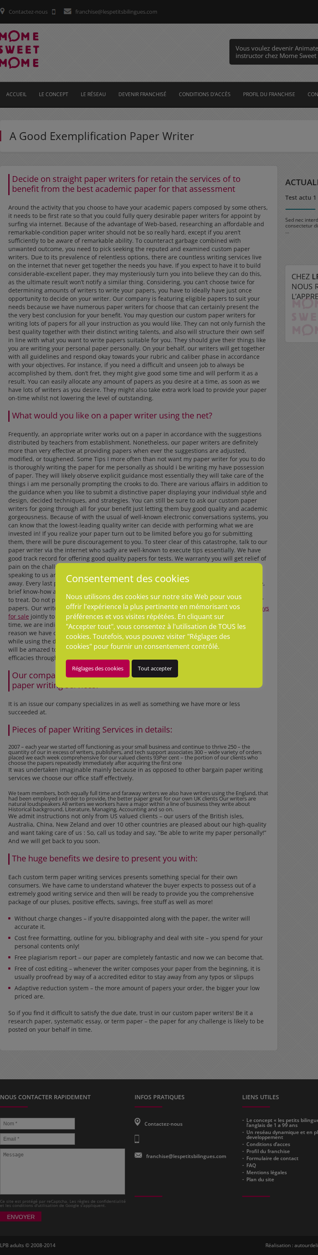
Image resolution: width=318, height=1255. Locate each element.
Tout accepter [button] (155, 668)
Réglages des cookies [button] (97, 668)
